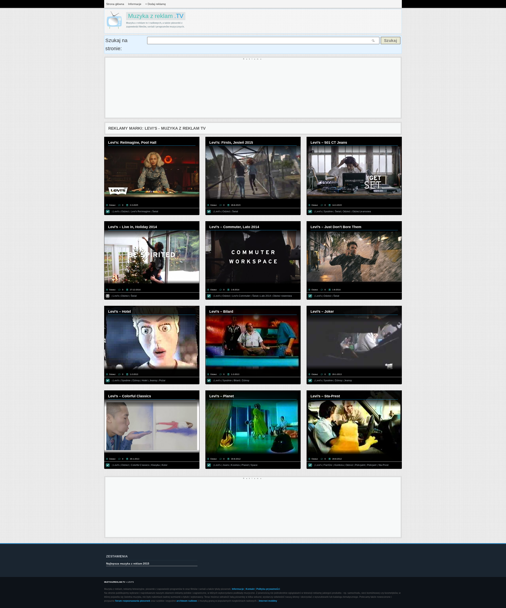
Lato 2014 (265, 296)
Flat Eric (328, 465)
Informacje (134, 4)
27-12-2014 (135, 290)
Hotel (145, 380)
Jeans (225, 465)
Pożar (162, 380)
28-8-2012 (337, 459)
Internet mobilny (268, 601)
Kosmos (235, 465)
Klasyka (155, 465)
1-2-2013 (134, 374)
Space (254, 465)
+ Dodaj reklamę (155, 4)
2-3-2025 (134, 205)
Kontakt (250, 589)
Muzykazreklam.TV (114, 582)
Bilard (237, 380)
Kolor (165, 465)
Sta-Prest (383, 465)
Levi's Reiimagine (140, 211)
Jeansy (153, 380)
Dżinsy (136, 380)
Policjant (372, 465)
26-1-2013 (337, 374)
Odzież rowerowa (282, 296)
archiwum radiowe (187, 601)
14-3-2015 (337, 205)
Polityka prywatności (268, 589)
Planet (245, 465)
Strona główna (115, 4)
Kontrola (339, 465)
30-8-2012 (236, 459)
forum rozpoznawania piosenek (132, 601)
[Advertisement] (224, 88)
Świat (155, 211)
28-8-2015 (236, 205)
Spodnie (328, 211)
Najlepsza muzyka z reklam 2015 (127, 563)
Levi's (116, 211)
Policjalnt (360, 465)
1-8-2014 (235, 290)
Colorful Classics (140, 465)
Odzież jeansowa (361, 211)
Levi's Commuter (241, 296)
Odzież (112, 205)
